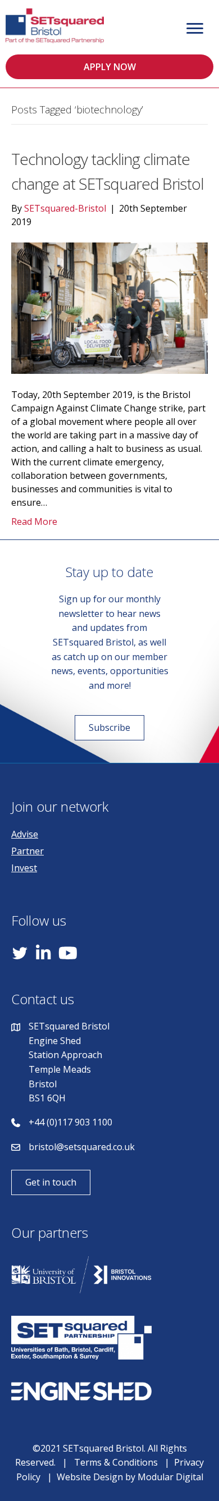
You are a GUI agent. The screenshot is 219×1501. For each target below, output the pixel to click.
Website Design (90, 1477)
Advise (24, 834)
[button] (109, 66)
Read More (34, 521)
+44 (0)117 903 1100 (70, 1122)
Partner (27, 851)
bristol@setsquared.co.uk (82, 1147)
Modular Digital (170, 1477)
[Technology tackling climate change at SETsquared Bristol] (109, 307)
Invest (24, 868)
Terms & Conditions (116, 1462)
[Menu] (195, 28)
